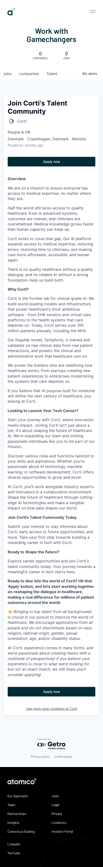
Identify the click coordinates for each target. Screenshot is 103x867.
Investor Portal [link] (62, 831)
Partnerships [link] (16, 814)
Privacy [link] (57, 814)
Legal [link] (55, 805)
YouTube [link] (13, 853)
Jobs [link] (55, 796)
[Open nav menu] (93, 11)
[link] (11, 13)
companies (29, 73)
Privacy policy (40, 756)
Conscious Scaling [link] (20, 831)
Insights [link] (13, 822)
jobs (7, 73)
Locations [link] (59, 822)
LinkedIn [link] (13, 844)
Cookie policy (63, 756)
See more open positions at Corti (51, 709)
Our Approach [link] (17, 796)
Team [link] (11, 805)
